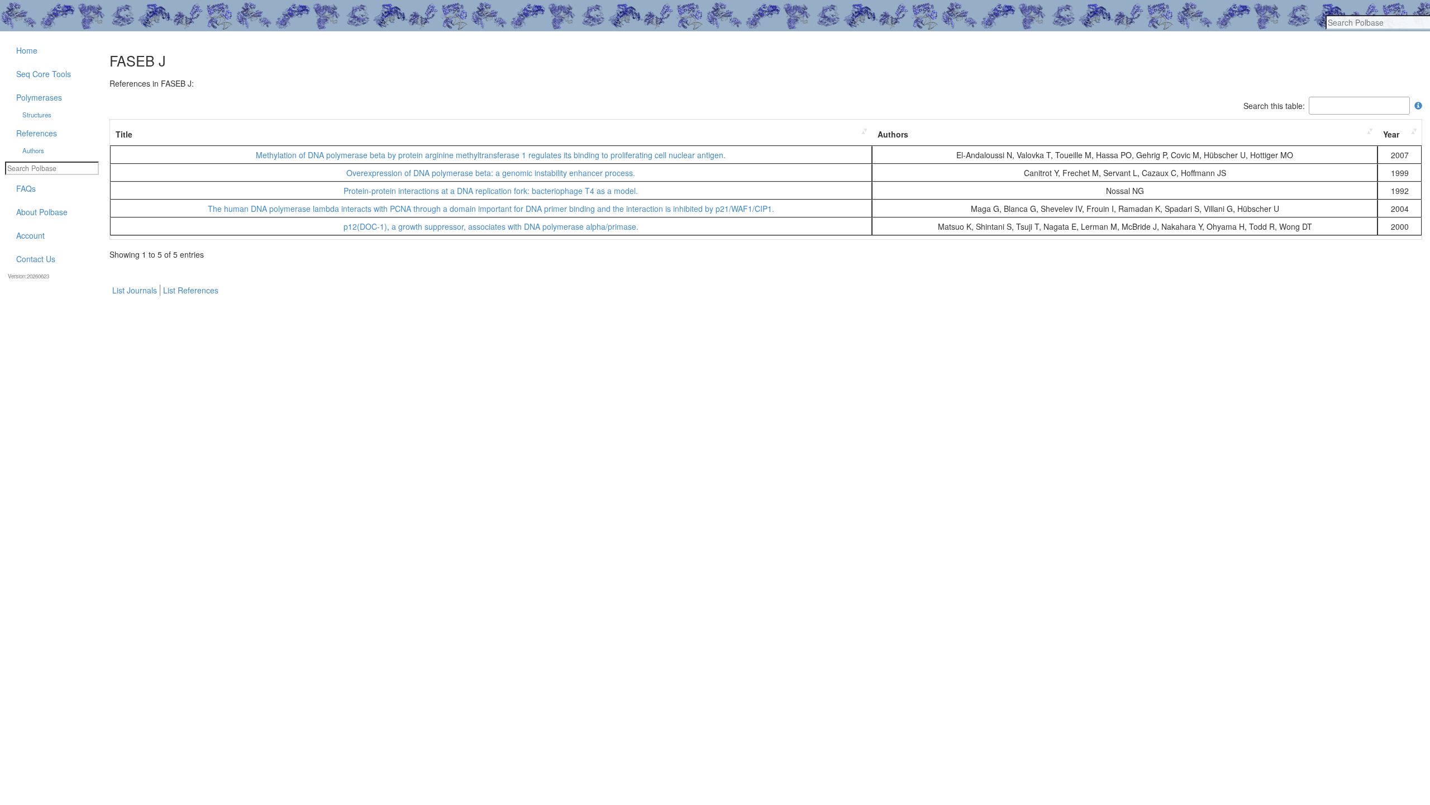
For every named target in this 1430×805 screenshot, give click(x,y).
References (36, 133)
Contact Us (35, 258)
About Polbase (42, 211)
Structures (36, 114)
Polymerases (39, 97)
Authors (893, 134)
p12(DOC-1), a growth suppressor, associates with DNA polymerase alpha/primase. (491, 226)
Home (26, 50)
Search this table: (1274, 105)
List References (190, 290)
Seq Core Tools (43, 73)
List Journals (134, 290)
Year (1391, 134)
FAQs (26, 188)
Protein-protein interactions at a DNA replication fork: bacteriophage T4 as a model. (491, 190)
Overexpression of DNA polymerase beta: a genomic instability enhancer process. (490, 172)
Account (30, 235)
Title (124, 134)
